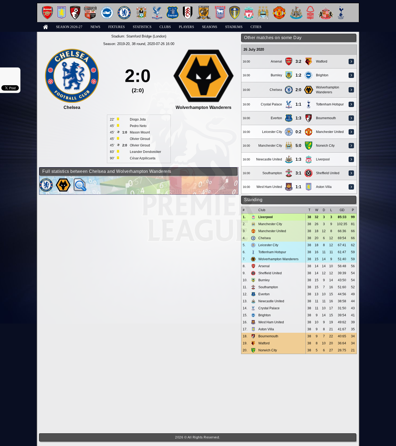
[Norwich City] (308, 143)
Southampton (272, 173)
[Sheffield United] (308, 171)
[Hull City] (203, 8)
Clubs (165, 27)
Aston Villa (324, 187)
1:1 (298, 104)
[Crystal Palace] (157, 8)
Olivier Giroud (140, 139)
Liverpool (323, 159)
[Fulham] (188, 8)
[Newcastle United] (296, 8)
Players (186, 27)
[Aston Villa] (61, 8)
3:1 (298, 173)
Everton (276, 118)
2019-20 (123, 44)
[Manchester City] (263, 8)
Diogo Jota (138, 119)
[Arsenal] (47, 8)
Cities (256, 27)
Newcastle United (269, 159)
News (95, 27)
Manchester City (270, 145)
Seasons (209, 27)
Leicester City (272, 132)
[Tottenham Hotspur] (341, 8)
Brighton (322, 75)
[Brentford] (90, 8)
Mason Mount (140, 132)
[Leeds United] (234, 8)
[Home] (45, 26)
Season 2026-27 (69, 27)
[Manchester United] (279, 8)
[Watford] (308, 59)
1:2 (298, 75)
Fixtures (116, 27)
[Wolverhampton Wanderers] (308, 88)
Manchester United (330, 132)
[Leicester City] (289, 130)
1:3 (298, 118)
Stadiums (233, 27)
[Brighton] (107, 8)
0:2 (298, 132)
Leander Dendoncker (145, 152)
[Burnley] (288, 73)
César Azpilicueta (142, 158)
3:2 (298, 61)
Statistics (142, 27)
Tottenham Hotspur (330, 104)
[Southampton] (288, 171)
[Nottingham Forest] (310, 8)
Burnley (276, 75)
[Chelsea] (124, 8)
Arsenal (276, 61)
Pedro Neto (138, 126)
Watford (321, 61)
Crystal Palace (271, 104)
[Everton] (172, 8)
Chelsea (276, 90)
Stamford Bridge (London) (146, 36)
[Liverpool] (249, 8)
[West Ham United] (289, 185)
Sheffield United (327, 173)
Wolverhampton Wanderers (278, 259)
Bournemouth (326, 118)
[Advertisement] (299, 393)
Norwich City (325, 145)
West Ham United (269, 187)
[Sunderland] (326, 8)
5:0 (298, 145)
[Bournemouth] (75, 8)
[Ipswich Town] (220, 8)
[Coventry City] (141, 8)
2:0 (298, 90)
